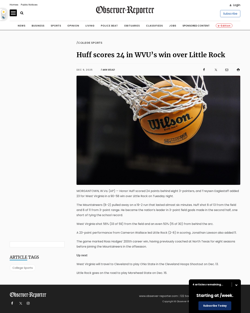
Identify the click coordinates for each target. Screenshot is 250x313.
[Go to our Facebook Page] (12, 303)
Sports (56, 25)
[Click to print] (236, 69)
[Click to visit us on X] (213, 69)
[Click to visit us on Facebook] (160, 69)
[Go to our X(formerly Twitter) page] (20, 303)
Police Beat (109, 25)
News (21, 25)
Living (90, 25)
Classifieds (154, 25)
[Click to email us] (225, 69)
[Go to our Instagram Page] (28, 303)
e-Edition (224, 25)
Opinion (73, 25)
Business (38, 25)
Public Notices (29, 4)
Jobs (172, 25)
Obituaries (132, 25)
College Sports (22, 268)
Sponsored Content (196, 25)
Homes (14, 4)
